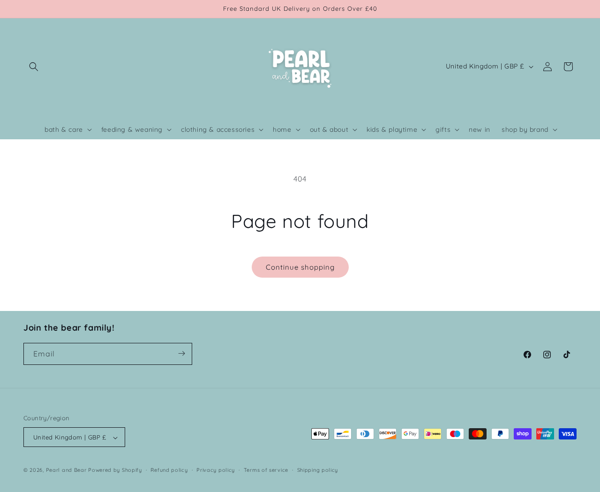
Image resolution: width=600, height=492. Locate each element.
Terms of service (266, 470)
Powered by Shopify (115, 470)
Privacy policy (215, 470)
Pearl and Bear (66, 470)
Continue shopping (300, 267)
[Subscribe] (181, 353)
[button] (33, 66)
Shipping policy (317, 470)
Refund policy (169, 470)
